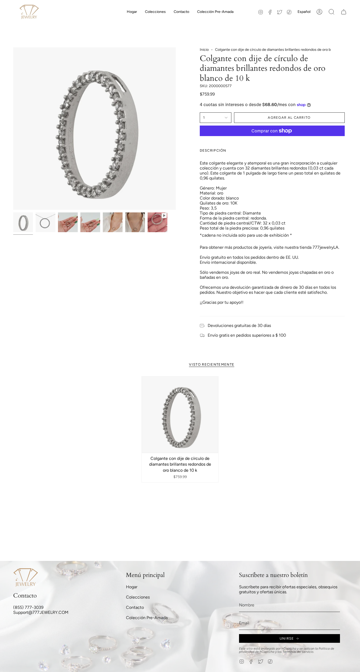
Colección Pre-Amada (147, 617)
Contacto (135, 607)
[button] (155, 12)
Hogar (131, 586)
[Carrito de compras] (344, 11)
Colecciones (138, 597)
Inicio (204, 49)
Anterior (13, 128)
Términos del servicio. (298, 652)
